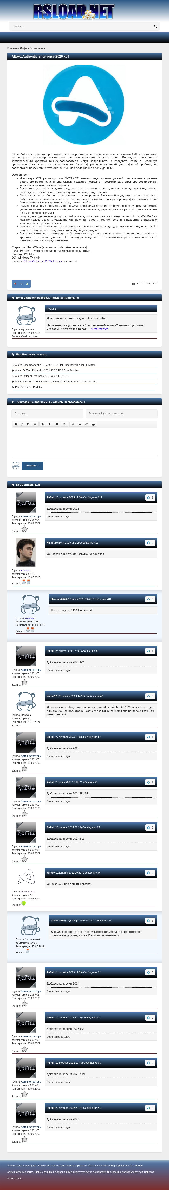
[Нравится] (27, 284)
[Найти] (155, 26)
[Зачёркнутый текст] (35, 424)
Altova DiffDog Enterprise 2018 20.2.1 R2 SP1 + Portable (47, 370)
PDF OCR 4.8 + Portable (29, 387)
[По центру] (49, 424)
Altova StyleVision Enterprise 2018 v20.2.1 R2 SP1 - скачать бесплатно (55, 381)
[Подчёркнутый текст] (28, 424)
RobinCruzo (58, 920)
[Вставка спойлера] (93, 424)
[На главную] (84, 10)
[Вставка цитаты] (79, 424)
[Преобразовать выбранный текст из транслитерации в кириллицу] (86, 424)
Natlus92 (52, 696)
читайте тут (99, 328)
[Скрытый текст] (72, 424)
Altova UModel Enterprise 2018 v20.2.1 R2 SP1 (41, 376)
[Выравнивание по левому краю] (42, 424)
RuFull (50, 497)
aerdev (51, 872)
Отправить (32, 465)
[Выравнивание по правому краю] (56, 424)
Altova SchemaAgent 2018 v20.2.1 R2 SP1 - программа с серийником (55, 365)
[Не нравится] (15, 284)
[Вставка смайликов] (64, 424)
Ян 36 (50, 542)
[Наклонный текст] (22, 424)
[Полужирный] (16, 424)
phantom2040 (59, 599)
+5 (21, 284)
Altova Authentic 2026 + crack (42, 261)
